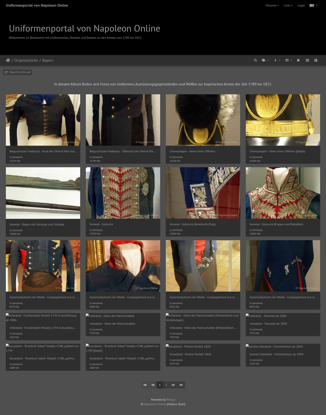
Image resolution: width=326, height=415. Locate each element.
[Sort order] (277, 60)
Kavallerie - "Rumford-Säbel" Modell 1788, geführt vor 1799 (43, 358)
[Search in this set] (256, 60)
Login (301, 5)
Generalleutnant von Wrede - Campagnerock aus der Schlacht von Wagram (43, 297)
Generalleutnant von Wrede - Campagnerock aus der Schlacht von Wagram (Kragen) (123, 297)
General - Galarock (101, 224)
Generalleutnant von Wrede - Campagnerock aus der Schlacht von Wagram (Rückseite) (283, 297)
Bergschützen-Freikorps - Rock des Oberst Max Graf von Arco (43, 151)
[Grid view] (307, 60)
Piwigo (170, 399)
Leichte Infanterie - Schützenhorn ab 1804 (277, 354)
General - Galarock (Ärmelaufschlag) (193, 224)
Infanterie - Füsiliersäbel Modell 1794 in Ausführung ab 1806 (43, 328)
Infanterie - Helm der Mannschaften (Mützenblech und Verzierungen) (203, 328)
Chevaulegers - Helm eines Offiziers (192, 151)
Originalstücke (26, 60)
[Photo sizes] (288, 60)
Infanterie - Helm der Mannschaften (112, 323)
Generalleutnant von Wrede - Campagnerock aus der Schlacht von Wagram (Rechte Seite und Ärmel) (203, 297)
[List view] (315, 60)
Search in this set (19, 72)
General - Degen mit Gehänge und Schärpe (37, 224)
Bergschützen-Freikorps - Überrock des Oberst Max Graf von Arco (123, 151)
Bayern (47, 60)
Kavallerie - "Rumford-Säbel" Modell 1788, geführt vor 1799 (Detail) (123, 358)
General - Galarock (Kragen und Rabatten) (276, 224)
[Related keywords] (265, 60)
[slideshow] (298, 60)
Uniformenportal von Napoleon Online (37, 5)
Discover (271, 5)
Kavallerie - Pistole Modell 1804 (190, 354)
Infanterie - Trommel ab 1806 (268, 323)
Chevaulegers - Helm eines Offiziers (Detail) (277, 151)
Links (287, 5)
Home (8, 60)
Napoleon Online (155, 404)
